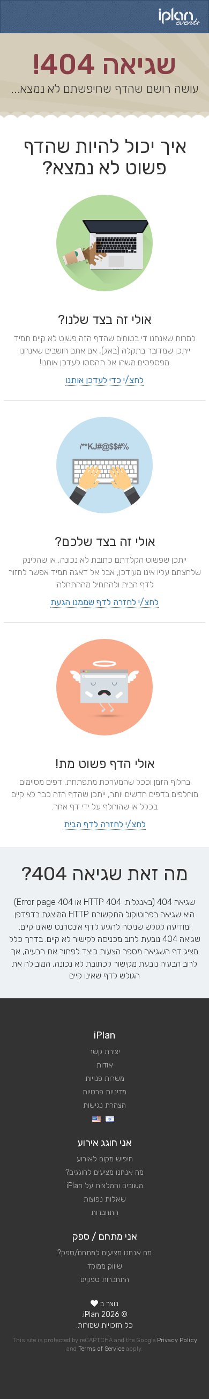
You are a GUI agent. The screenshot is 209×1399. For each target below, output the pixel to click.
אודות (104, 1065)
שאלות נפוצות (105, 1199)
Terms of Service (101, 1348)
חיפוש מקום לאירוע (105, 1159)
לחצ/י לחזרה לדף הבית (105, 824)
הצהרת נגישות (104, 1105)
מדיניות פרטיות (104, 1091)
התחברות (104, 1212)
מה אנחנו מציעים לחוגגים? (104, 1172)
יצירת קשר (104, 1051)
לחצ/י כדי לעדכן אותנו (104, 380)
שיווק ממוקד (104, 1266)
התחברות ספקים (104, 1279)
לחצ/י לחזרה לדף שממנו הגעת (104, 602)
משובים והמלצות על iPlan (104, 1185)
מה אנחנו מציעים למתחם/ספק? (104, 1252)
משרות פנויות (104, 1078)
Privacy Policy (177, 1340)
